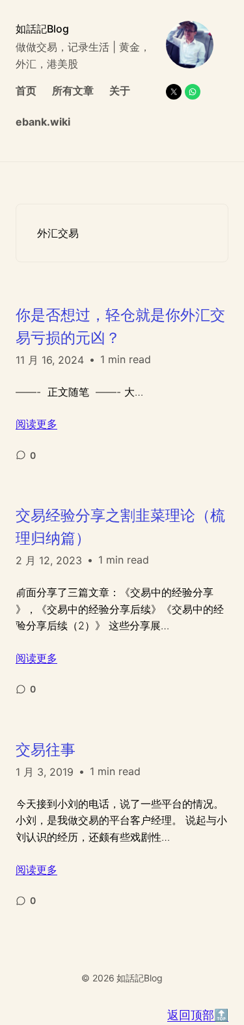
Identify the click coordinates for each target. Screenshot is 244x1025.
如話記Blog (42, 28)
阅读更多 (36, 423)
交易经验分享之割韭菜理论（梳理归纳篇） (120, 526)
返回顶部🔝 (197, 1015)
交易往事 (45, 750)
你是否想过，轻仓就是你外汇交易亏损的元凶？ (120, 326)
